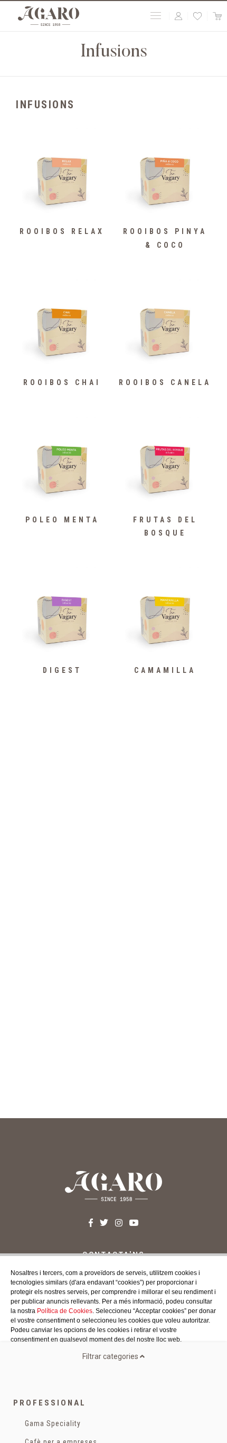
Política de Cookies (64, 1311)
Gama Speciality (53, 1423)
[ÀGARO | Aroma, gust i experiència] (48, 16)
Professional (49, 1403)
